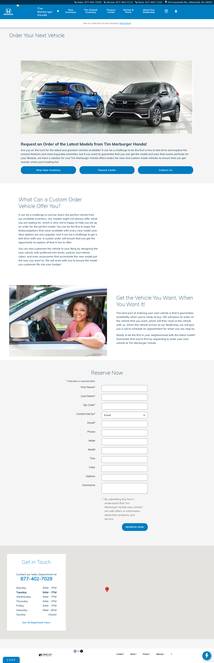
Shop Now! (125, 23)
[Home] (8, 11)
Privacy (146, 654)
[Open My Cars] (175, 11)
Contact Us (165, 170)
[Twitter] (81, 651)
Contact (119, 654)
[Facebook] (75, 651)
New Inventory (70, 11)
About (132, 654)
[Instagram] (78, 651)
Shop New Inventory (48, 170)
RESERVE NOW (135, 527)
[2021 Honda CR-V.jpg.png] (107, 97)
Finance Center (111, 11)
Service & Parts (128, 11)
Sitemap (159, 654)
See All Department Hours (36, 622)
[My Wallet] (166, 11)
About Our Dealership (149, 11)
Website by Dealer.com (45, 655)
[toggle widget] (206, 655)
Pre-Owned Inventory (90, 11)
